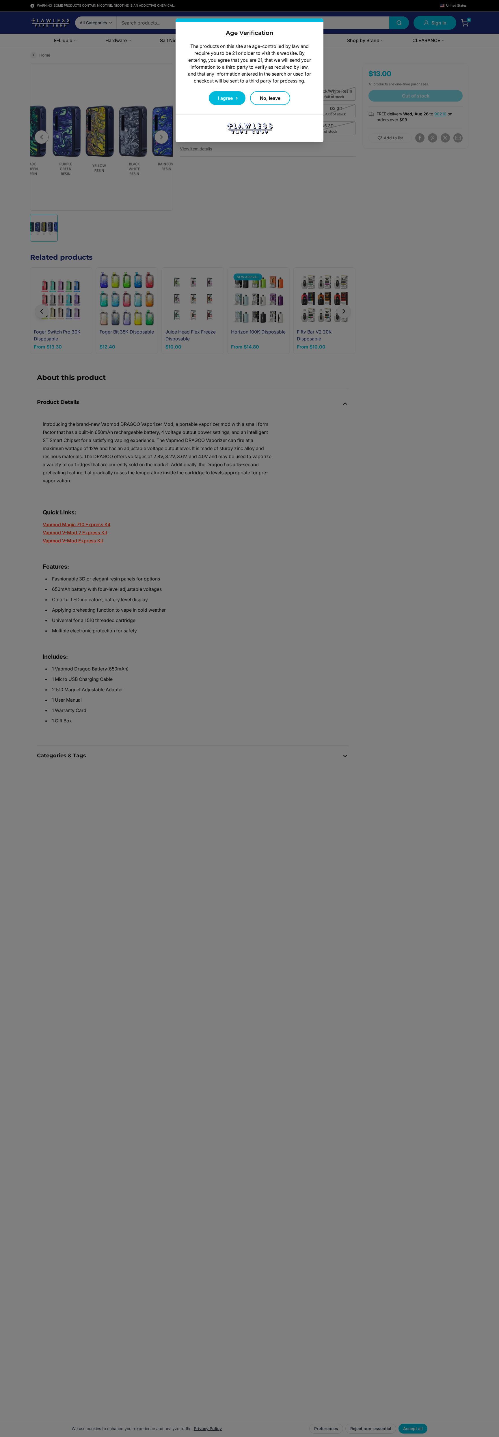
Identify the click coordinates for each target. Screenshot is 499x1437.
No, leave (270, 98)
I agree (225, 98)
